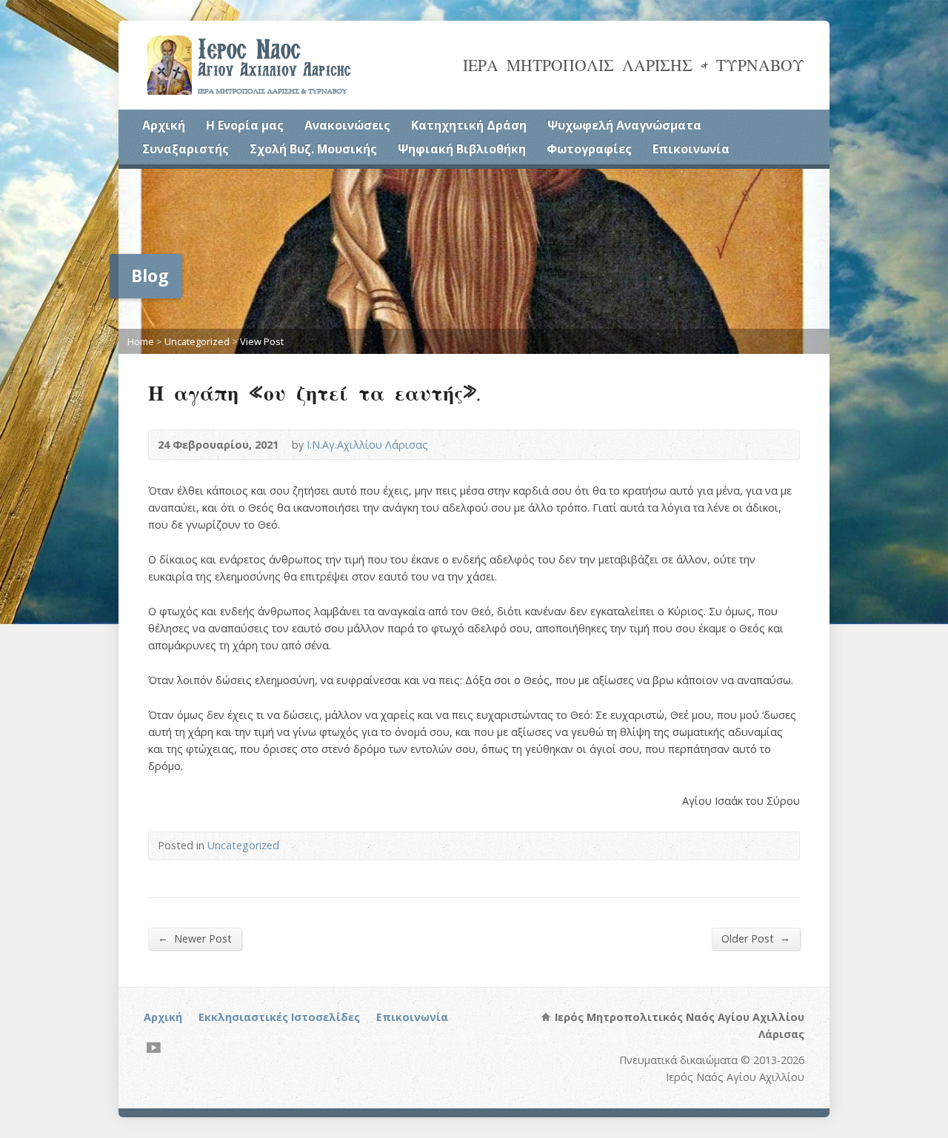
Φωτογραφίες (589, 149)
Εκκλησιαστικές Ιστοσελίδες (279, 1017)
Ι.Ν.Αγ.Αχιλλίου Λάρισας (367, 445)
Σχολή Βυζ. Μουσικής (313, 149)
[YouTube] (154, 1047)
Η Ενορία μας (245, 125)
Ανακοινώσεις (347, 125)
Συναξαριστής (185, 149)
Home (140, 341)
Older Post (755, 938)
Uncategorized (197, 341)
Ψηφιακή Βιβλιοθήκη (462, 149)
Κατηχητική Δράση (469, 125)
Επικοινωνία (691, 149)
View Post (262, 341)
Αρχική (163, 125)
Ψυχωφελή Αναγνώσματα (624, 125)
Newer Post (195, 938)
